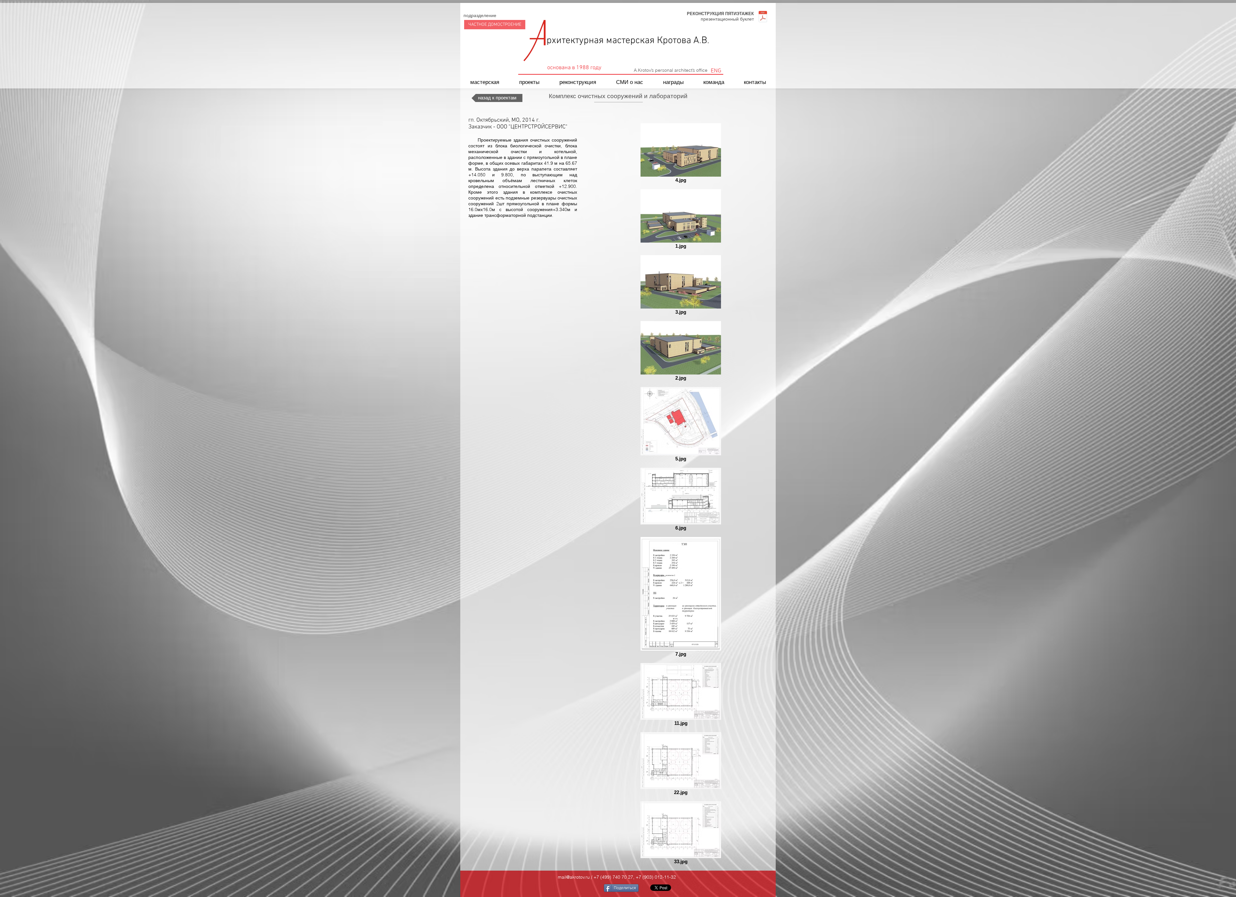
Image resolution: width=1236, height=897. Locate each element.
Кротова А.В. (683, 41)
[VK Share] (579, 887)
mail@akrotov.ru (574, 877)
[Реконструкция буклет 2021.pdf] (762, 17)
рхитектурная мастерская (602, 41)
